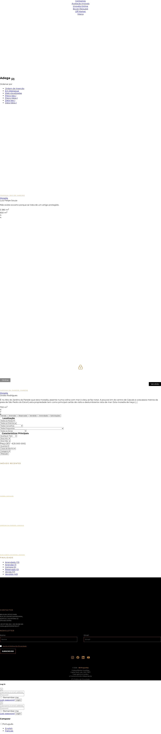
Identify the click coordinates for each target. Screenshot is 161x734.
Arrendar (12, 416)
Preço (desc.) (11, 98)
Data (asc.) (10, 100)
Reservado (23, 416)
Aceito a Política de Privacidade (15, 646)
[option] (83, 728)
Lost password (7, 700)
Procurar (4, 454)
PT (72, 679)
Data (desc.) (11, 103)
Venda (3, 416)
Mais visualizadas (13, 93)
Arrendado (43, 416)
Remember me (11, 697)
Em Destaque (12, 91)
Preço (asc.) (10, 95)
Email (86, 635)
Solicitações (55, 416)
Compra (10, 567)
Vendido (33, 416)
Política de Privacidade (82, 679)
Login (18, 700)
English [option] (9, 728)
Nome (2, 635)
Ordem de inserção (14, 88)
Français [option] (9, 731)
